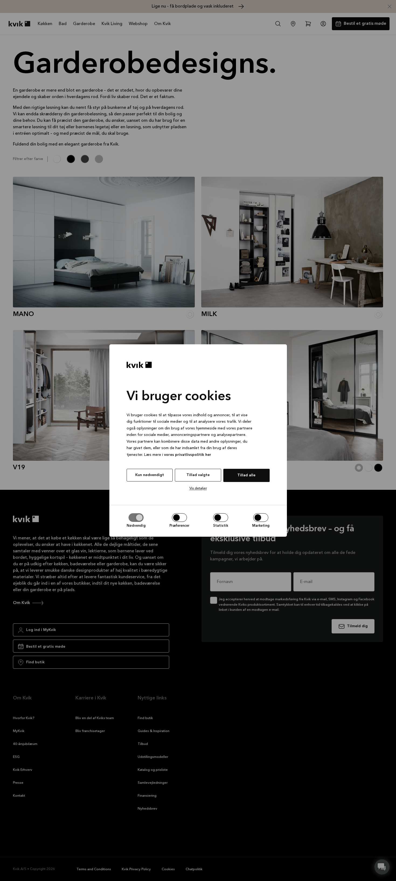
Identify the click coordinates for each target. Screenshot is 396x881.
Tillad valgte (198, 475)
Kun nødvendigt (149, 475)
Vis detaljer (198, 488)
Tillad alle (246, 475)
